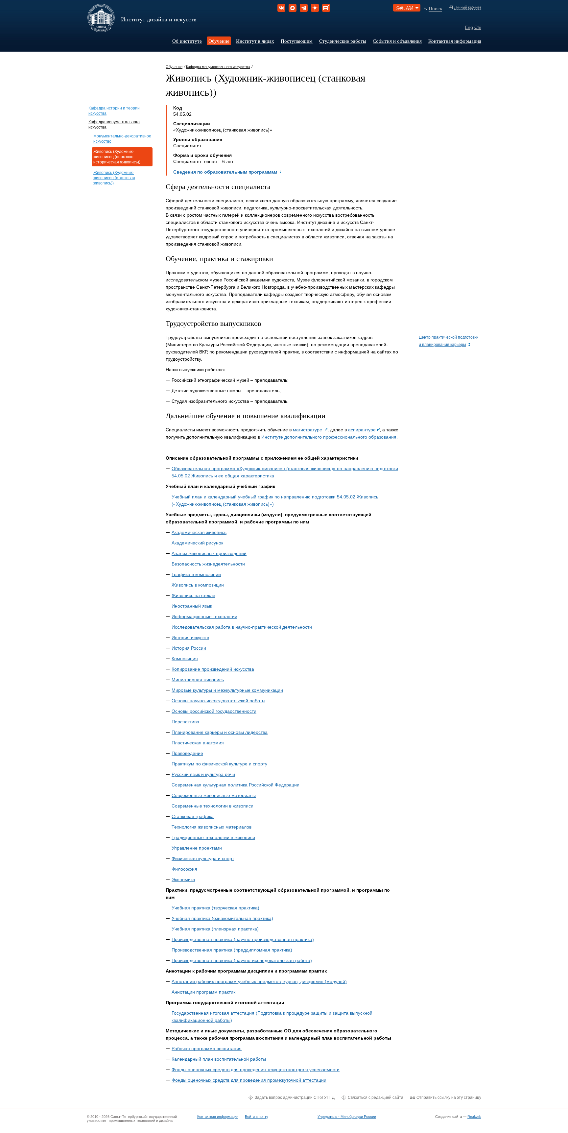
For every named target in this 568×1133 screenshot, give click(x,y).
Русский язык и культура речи (203, 774)
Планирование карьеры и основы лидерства (220, 732)
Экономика (183, 879)
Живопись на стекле (193, 595)
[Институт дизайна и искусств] (101, 30)
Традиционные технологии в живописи (213, 837)
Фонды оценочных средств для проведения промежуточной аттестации (249, 1080)
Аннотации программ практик (203, 992)
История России (189, 648)
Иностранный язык (192, 606)
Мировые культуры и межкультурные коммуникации (227, 690)
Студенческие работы (342, 40)
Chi (477, 27)
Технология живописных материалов (211, 827)
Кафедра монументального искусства (218, 67)
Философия (184, 869)
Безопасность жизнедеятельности (208, 563)
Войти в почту (256, 1117)
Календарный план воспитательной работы (219, 1059)
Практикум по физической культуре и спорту (219, 763)
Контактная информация (454, 40)
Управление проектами (197, 848)
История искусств (190, 637)
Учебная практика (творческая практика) (215, 907)
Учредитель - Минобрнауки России (347, 1117)
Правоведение (187, 753)
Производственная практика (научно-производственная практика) (243, 939)
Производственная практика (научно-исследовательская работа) (242, 960)
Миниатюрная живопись (198, 679)
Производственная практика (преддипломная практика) (232, 949)
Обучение (218, 40)
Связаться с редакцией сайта (375, 1097)
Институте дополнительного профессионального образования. (329, 437)
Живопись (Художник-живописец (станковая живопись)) (114, 177)
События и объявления (397, 40)
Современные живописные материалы (214, 795)
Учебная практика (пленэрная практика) (215, 928)
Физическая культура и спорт (203, 858)
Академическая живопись (199, 532)
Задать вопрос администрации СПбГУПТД (295, 1097)
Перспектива (185, 721)
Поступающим (297, 40)
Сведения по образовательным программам (225, 172)
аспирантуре (362, 429)
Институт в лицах (255, 40)
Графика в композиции (196, 574)
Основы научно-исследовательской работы (218, 700)
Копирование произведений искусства (213, 669)
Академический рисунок (197, 542)
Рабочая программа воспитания (207, 1048)
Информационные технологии (204, 616)
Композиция (185, 658)
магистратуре (308, 429)
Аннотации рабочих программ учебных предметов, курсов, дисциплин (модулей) (259, 981)
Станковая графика (193, 816)
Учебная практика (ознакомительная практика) (222, 918)
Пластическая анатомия (198, 742)
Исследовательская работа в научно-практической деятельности (242, 627)
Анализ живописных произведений (209, 553)
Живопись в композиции (198, 585)
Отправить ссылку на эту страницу (448, 1097)
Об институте (187, 40)
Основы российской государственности (214, 711)
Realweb (474, 1117)
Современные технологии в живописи (212, 805)
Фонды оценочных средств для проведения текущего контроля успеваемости (256, 1069)
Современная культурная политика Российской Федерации (235, 784)
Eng (469, 27)
